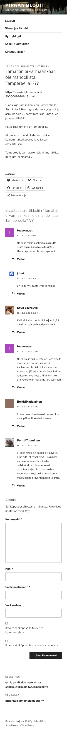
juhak (45, 66)
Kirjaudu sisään (15, 51)
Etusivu (10, 20)
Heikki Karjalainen (29, 401)
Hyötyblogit (13, 36)
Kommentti (13, 519)
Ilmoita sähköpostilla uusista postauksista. (32, 645)
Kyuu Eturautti (27, 307)
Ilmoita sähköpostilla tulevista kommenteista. (24, 630)
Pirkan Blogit (25, 5)
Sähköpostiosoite (17, 587)
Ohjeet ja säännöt (16, 28)
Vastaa (21, 259)
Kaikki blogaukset (17, 44)
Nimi (9, 568)
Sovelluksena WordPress (19, 725)
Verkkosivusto (14, 605)
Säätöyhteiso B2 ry (35, 721)
